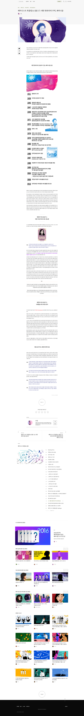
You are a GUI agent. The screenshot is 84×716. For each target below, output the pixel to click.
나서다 (34, 1)
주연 (19, 14)
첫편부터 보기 (52, 510)
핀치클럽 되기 (59, 1)
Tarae (21, 1)
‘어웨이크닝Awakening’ (39, 310)
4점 (44, 412)
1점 (36, 412)
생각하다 (27, 1)
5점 (47, 412)
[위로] (65, 700)
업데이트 (66, 1)
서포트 (55, 423)
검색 (64, 1)
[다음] (67, 549)
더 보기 (42, 694)
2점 (39, 412)
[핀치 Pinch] (15, 1)
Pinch (19, 703)
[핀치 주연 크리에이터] (30, 422)
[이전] (64, 549)
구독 (55, 421)
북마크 (19, 53)
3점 (42, 412)
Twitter (19, 48)
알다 (30, 1)
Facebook (19, 51)
